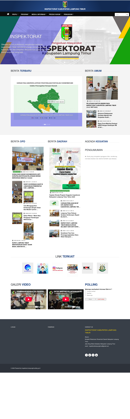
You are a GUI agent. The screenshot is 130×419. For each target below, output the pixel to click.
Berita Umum (16, 171)
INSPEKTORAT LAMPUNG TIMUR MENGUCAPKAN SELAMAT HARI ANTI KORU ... (70, 225)
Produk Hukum (54, 14)
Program (24, 14)
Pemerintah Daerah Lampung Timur (59, 191)
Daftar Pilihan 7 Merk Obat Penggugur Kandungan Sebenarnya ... (32, 217)
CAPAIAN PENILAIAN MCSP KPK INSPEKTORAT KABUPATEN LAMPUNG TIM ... (70, 205)
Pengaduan (68, 14)
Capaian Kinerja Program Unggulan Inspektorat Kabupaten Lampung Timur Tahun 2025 (64, 196)
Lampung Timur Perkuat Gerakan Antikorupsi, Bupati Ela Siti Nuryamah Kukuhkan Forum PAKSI (40, 113)
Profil (14, 14)
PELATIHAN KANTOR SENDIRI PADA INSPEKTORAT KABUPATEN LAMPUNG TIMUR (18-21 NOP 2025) (101, 105)
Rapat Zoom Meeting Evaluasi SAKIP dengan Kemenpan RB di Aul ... (107, 125)
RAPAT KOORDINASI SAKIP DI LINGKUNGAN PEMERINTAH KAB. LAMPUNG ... (33, 186)
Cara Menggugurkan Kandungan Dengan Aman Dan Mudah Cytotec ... (32, 207)
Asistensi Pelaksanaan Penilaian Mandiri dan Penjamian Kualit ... (105, 115)
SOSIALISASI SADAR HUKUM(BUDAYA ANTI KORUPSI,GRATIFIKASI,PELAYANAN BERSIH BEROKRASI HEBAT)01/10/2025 (26, 176)
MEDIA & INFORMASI (38, 14)
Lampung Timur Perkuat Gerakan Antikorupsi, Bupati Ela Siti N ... (70, 215)
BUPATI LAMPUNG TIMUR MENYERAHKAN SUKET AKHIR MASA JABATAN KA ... (22, 244)
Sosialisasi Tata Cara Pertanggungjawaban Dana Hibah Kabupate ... (69, 235)
